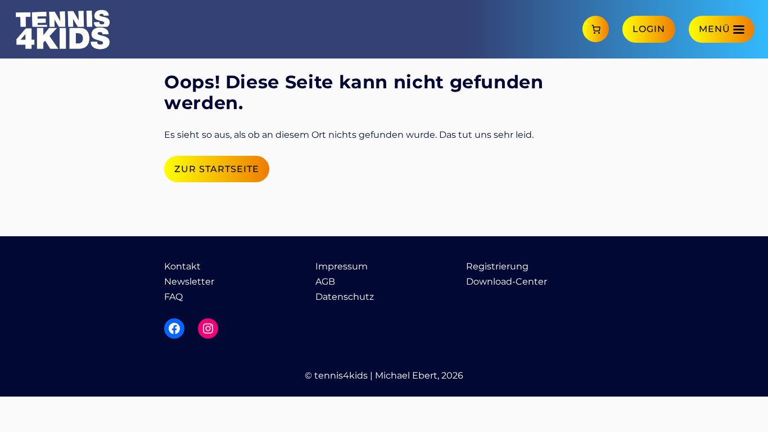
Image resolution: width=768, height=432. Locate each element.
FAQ (173, 296)
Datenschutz (344, 296)
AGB (325, 281)
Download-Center (506, 281)
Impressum (341, 266)
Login (649, 29)
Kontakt (182, 266)
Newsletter (189, 281)
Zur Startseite (216, 169)
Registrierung (497, 266)
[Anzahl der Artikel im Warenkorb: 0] (595, 29)
